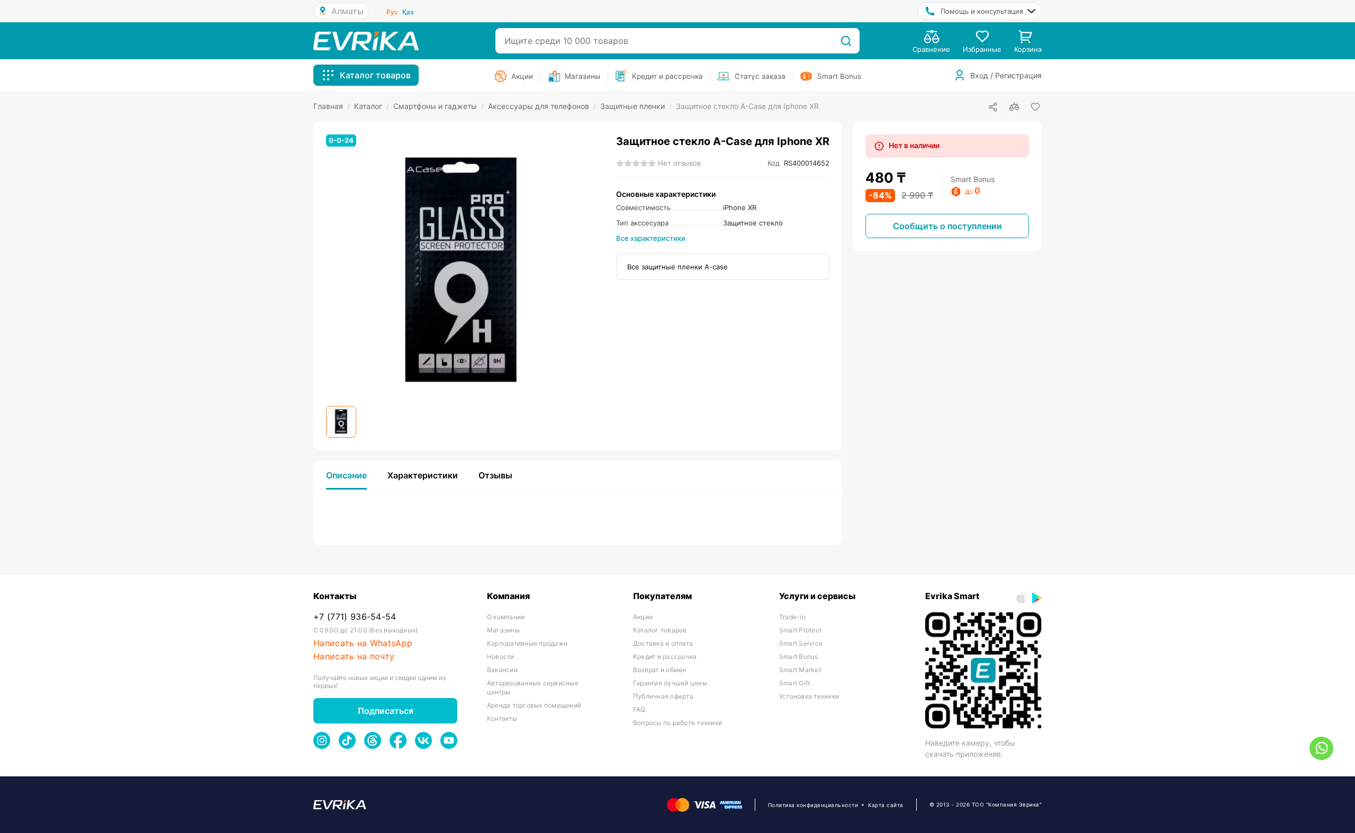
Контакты (502, 718)
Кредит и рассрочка (665, 656)
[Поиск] (846, 40)
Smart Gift (794, 683)
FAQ (639, 709)
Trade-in (792, 617)
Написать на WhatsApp (362, 643)
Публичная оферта (663, 696)
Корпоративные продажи (527, 643)
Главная (331, 106)
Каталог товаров (660, 630)
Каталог (371, 106)
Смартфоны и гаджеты (438, 106)
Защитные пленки (636, 106)
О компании (506, 617)
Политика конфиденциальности (813, 805)
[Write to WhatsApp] (1321, 748)
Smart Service (801, 643)
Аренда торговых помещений (534, 705)
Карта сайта (886, 805)
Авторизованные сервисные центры (533, 687)
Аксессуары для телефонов (542, 106)
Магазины (503, 630)
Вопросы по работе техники (677, 723)
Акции (643, 617)
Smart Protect (800, 630)
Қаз (407, 12)
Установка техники (809, 696)
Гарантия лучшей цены (670, 683)
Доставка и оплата (663, 643)
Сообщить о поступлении (947, 226)
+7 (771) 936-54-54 (354, 616)
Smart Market (800, 670)
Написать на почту (353, 656)
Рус (392, 12)
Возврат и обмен (659, 670)
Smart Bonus (798, 656)
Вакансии (502, 670)
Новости (500, 656)
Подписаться (385, 710)
